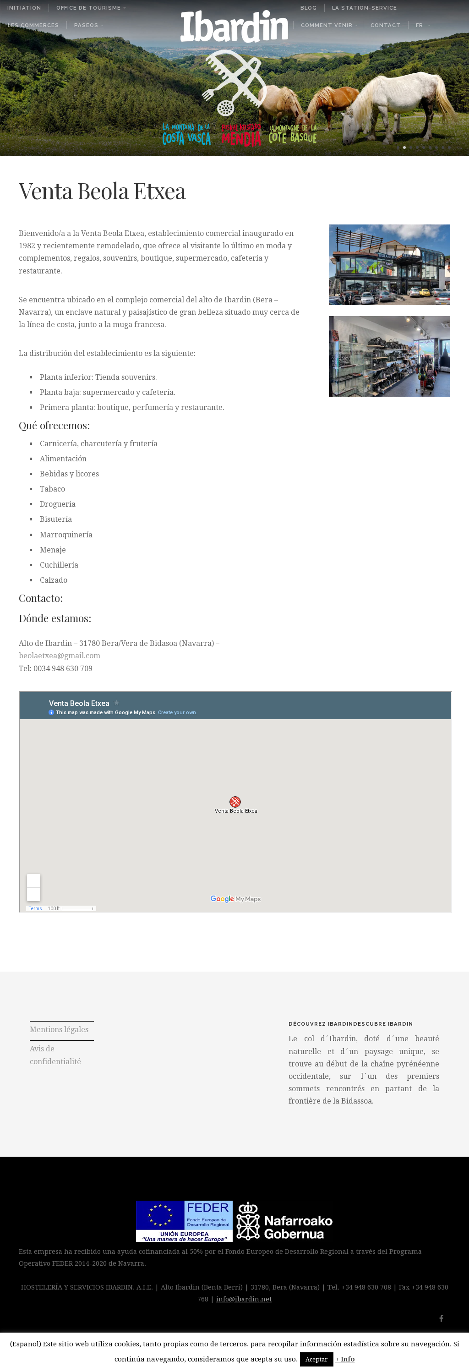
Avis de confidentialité (55, 1055)
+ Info (345, 1359)
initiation (24, 8)
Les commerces (33, 25)
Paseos (86, 25)
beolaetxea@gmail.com (59, 655)
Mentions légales (59, 1029)
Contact (386, 25)
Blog (308, 8)
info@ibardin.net (244, 1299)
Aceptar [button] (316, 1359)
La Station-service (364, 8)
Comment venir (327, 25)
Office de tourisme (88, 8)
